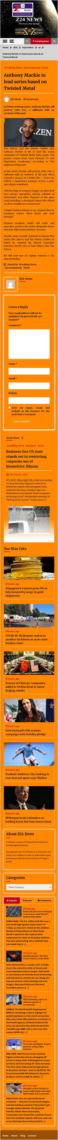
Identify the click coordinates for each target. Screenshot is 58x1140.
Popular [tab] (13, 900)
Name (13, 363)
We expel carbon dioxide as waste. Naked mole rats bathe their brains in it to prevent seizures (37, 1091)
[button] (27, 41)
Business (31, 445)
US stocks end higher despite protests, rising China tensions (37, 1046)
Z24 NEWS (29, 19)
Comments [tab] (45, 900)
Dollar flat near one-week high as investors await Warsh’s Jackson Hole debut (37, 914)
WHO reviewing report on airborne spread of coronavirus (35, 1002)
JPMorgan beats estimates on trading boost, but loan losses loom (28, 819)
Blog (22, 1135)
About (14, 1135)
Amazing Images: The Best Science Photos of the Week (36, 957)
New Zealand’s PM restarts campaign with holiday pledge (26, 732)
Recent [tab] (28, 900)
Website (13, 393)
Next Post (12, 437)
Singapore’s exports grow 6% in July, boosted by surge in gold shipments (26, 592)
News (45, 67)
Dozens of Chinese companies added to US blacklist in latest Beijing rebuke (25, 687)
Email (13, 378)
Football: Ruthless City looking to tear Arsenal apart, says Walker (27, 776)
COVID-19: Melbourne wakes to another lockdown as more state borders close (27, 639)
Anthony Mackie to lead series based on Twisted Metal (25, 81)
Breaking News (13, 67)
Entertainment (32, 67)
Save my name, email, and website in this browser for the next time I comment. (31, 411)
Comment (15, 325)
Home (6, 1135)
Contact (32, 1135)
